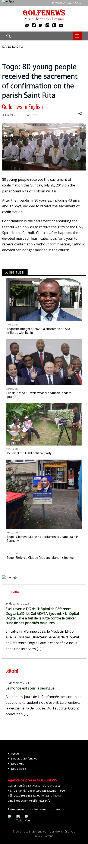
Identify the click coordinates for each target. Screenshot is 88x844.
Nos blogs (17, 763)
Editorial (12, 670)
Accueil (15, 753)
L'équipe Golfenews (24, 758)
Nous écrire (18, 769)
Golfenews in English (22, 106)
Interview (12, 591)
